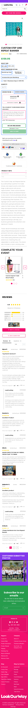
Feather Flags (4, 672)
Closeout (3, 684)
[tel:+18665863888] (16, 5)
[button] (2, 5)
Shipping (3, 648)
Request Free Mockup (14, 126)
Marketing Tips (4, 651)
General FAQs (4, 641)
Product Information (6, 643)
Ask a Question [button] (15, 335)
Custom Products (5, 681)
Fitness (15, 674)
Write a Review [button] (15, 330)
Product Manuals (5, 646)
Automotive (17, 667)
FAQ (3, 177)
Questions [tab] (16, 341)
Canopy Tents (4, 669)
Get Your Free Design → (14, 13)
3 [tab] (16, 283)
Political (16, 681)
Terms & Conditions (8, 705)
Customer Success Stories (20, 641)
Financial (16, 672)
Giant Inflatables (5, 674)
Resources (5, 174)
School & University (18, 689)
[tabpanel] (13, 269)
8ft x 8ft (4, 66)
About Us (16, 638)
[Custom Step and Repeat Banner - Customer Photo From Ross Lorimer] (17, 324)
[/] (7, 5)
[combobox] (14, 9)
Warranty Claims (5, 658)
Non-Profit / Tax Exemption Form (18, 646)
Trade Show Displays (6, 679)
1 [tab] (11, 283)
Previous (3, 267)
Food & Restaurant (18, 677)
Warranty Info (4, 656)
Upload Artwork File (13, 96)
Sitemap (13, 706)
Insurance (16, 679)
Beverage (16, 669)
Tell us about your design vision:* (13, 108)
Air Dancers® (4, 667)
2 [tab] (14, 283)
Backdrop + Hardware (18, 72)
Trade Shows (17, 691)
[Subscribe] (23, 608)
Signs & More (4, 677)
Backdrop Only (7, 72)
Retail (15, 686)
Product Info (7, 171)
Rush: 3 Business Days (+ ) (14, 81)
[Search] (25, 9)
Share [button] (23, 385)
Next (25, 267)
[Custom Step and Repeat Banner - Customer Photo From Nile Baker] (11, 324)
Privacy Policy (20, 705)
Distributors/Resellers (19, 643)
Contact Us (4, 638)
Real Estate (16, 684)
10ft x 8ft (11, 66)
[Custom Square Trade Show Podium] (13, 264)
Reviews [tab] (5, 341)
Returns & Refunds (5, 653)
